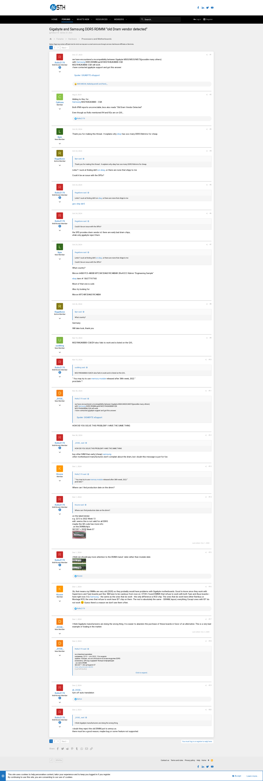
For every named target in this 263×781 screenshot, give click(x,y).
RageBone (60, 159)
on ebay (101, 170)
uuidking (60, 345)
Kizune (59, 474)
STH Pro (59, 760)
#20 (210, 710)
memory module (98, 378)
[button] (73, 19)
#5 (210, 185)
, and (92, 84)
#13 (210, 466)
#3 (210, 129)
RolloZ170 (55, 33)
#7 (210, 244)
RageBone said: (81, 193)
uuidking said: (80, 367)
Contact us (165, 760)
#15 (210, 552)
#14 (210, 497)
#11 (210, 391)
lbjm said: (78, 159)
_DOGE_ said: (80, 443)
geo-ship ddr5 (78, 204)
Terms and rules (177, 760)
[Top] (208, 760)
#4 (210, 151)
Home (204, 760)
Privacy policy (190, 760)
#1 (210, 55)
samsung (107, 454)
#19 (210, 685)
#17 (210, 619)
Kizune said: (79, 505)
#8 (210, 304)
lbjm (60, 137)
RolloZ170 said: (81, 399)
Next (64, 47)
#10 (210, 360)
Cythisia (60, 102)
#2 (210, 95)
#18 (210, 641)
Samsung (81, 62)
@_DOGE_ (77, 690)
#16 (210, 587)
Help (198, 760)
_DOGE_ (60, 398)
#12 (210, 435)
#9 (210, 338)
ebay (119, 134)
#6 (210, 213)
